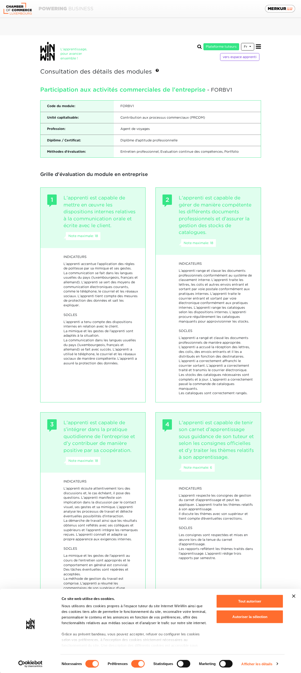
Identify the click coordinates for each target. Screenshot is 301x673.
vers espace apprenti (240, 57)
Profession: (56, 129)
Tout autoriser (249, 601)
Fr (246, 46)
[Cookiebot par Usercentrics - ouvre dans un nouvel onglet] (30, 663)
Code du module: (61, 106)
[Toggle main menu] (258, 47)
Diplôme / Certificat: (64, 140)
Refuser (249, 632)
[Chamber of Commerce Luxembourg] (48, 9)
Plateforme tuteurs (221, 46)
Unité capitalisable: (63, 117)
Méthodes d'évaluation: (66, 151)
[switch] (138, 663)
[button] (157, 72)
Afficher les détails (256, 664)
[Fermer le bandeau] (293, 596)
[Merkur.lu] (280, 8)
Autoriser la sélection (249, 617)
